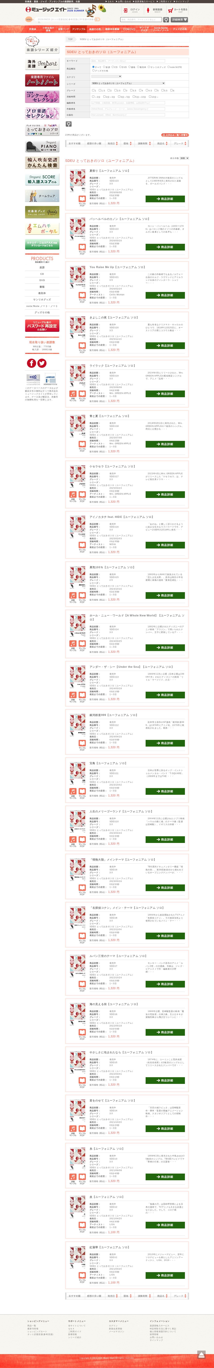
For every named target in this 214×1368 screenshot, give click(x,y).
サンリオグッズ (144, 29)
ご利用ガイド (74, 1331)
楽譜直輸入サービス (160, 1325)
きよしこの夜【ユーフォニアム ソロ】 (114, 317)
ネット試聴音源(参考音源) (40, 1334)
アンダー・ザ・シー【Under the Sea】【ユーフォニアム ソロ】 (132, 666)
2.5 (119, 91)
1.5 (103, 91)
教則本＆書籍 (112, 29)
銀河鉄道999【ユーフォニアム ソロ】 (114, 715)
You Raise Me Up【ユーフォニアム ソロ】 (118, 267)
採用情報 (154, 1334)
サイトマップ (156, 1340)
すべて (98, 67)
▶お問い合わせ (123, 1)
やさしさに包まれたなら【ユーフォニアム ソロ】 (122, 1052)
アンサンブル (78, 29)
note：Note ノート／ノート (161, 29)
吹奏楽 (30, 29)
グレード (179, 143)
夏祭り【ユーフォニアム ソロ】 (110, 170)
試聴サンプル (73, 396)
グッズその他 (182, 29)
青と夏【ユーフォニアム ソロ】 (110, 416)
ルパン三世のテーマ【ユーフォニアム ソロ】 (119, 956)
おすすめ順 (76, 143)
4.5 (150, 91)
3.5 (134, 91)
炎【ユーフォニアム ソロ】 (107, 1196)
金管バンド (63, 29)
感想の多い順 (95, 143)
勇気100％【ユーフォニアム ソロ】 (113, 567)
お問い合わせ (156, 1337)
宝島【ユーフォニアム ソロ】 (109, 763)
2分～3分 (110, 97)
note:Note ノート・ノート (42, 306)
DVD (42, 280)
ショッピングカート (37, 1331)
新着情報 (72, 1334)
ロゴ (67, 14)
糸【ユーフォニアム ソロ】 (107, 1148)
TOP (70, 39)
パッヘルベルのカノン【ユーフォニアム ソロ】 (120, 219)
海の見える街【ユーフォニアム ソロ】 (114, 1004)
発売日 (113, 143)
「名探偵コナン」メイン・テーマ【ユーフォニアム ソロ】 (127, 907)
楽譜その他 (95, 29)
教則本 (42, 293)
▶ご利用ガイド (164, 1)
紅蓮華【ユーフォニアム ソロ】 (110, 1247)
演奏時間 (144, 143)
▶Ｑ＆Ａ (109, 1)
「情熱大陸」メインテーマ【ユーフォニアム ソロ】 (123, 859)
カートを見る (177, 10)
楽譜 (42, 267)
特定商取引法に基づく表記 (163, 1329)
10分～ (155, 97)
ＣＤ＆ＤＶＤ (129, 29)
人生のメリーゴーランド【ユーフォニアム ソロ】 (122, 811)
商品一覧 (31, 1325)
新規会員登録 (115, 1329)
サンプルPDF (82, 201)
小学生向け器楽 (48, 29)
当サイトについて (77, 1325)
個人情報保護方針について (163, 1331)
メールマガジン (116, 1331)
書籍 (42, 286)
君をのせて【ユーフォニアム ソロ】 (113, 1100)
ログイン (133, 10)
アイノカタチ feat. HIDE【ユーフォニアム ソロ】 (122, 517)
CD (42, 274)
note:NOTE (176, 67)
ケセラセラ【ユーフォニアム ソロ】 (113, 466)
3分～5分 (125, 97)
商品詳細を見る (165, 199)
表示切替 (175, 135)
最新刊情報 (32, 1329)
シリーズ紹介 (74, 1337)
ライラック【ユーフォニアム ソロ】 (113, 365)
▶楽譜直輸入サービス (144, 1)
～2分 (97, 97)
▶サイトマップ (181, 1)
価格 (128, 143)
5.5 (166, 91)
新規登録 (155, 10)
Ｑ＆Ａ (71, 1329)
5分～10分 (140, 97)
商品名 (162, 143)
